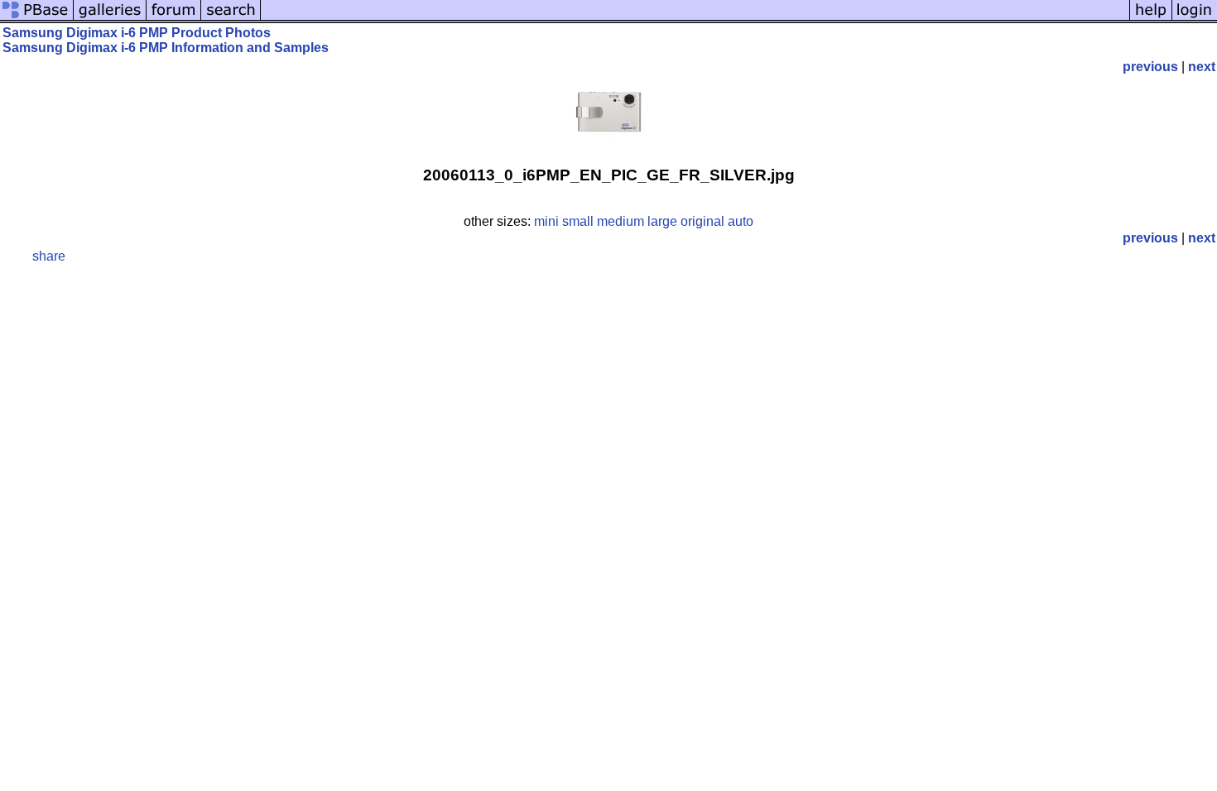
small (578, 221)
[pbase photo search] (231, 19)
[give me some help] (1150, 19)
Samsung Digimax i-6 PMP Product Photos (136, 33)
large (662, 221)
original (702, 221)
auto (740, 221)
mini (546, 221)
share (48, 256)
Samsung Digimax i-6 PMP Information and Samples (165, 48)
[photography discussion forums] (174, 19)
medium (620, 221)
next (1201, 67)
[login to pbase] (1194, 19)
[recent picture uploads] (110, 19)
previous (1150, 67)
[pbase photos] (37, 19)
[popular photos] (695, 19)
